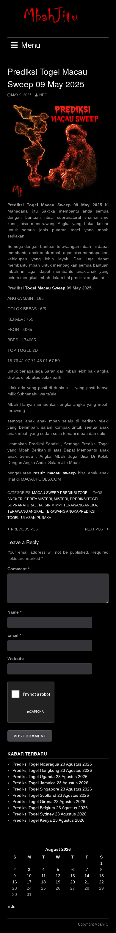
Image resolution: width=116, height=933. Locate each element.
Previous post (25, 529)
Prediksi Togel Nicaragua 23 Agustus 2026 (52, 764)
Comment (18, 568)
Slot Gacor (17, 834)
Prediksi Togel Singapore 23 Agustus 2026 (52, 789)
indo (42, 95)
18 (43, 882)
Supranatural (22, 505)
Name (14, 612)
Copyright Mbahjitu (93, 924)
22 (101, 882)
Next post (95, 529)
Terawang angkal (25, 511)
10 (29, 875)
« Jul (11, 906)
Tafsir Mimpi (50, 505)
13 (72, 875)
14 (86, 875)
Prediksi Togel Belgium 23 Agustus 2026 (50, 807)
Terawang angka (80, 505)
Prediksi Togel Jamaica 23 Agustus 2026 (50, 782)
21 (86, 882)
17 (29, 882)
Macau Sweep (45, 493)
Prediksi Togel (75, 493)
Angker (15, 499)
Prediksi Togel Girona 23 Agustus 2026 (48, 801)
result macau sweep (54, 473)
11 (43, 875)
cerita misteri (38, 499)
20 (72, 882)
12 (58, 875)
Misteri (61, 499)
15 (101, 875)
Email (14, 635)
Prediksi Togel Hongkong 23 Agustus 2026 (52, 770)
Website (15, 658)
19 (58, 882)
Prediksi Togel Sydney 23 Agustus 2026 (49, 814)
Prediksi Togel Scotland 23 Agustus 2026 (50, 795)
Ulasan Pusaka (36, 518)
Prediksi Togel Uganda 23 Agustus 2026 (49, 776)
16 (14, 882)
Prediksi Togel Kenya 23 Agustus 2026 (48, 820)
